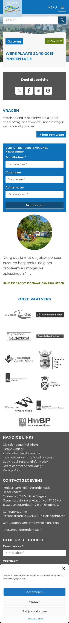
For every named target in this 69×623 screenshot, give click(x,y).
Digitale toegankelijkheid (20, 444)
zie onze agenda (46, 504)
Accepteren (34, 592)
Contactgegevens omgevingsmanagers (31, 523)
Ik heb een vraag (51, 134)
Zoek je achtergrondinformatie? (25, 461)
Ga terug (14, 41)
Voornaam (13, 172)
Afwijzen (34, 601)
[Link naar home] (12, 8)
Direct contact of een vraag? (23, 466)
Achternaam (14, 187)
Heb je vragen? (13, 449)
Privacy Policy (35, 618)
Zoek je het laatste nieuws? (22, 453)
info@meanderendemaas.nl (22, 529)
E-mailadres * (15, 157)
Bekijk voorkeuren (34, 611)
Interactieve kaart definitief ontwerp (28, 457)
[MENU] (62, 8)
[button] (63, 568)
